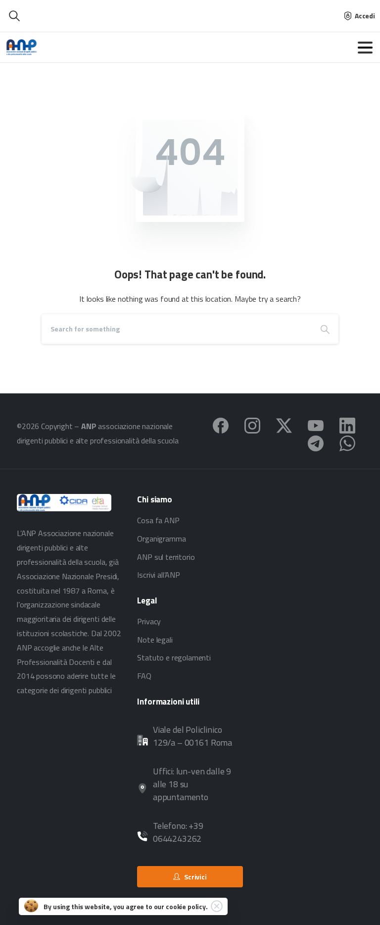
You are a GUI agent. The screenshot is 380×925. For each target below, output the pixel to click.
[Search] (325, 329)
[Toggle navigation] (365, 47)
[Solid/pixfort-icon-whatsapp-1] (347, 442)
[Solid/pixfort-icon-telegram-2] (316, 442)
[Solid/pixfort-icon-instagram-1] (252, 425)
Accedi (365, 15)
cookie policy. (187, 906)
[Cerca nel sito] (14, 15)
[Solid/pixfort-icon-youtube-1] (316, 425)
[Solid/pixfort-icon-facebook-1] (221, 425)
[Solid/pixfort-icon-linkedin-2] (347, 425)
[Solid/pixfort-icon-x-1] (284, 425)
